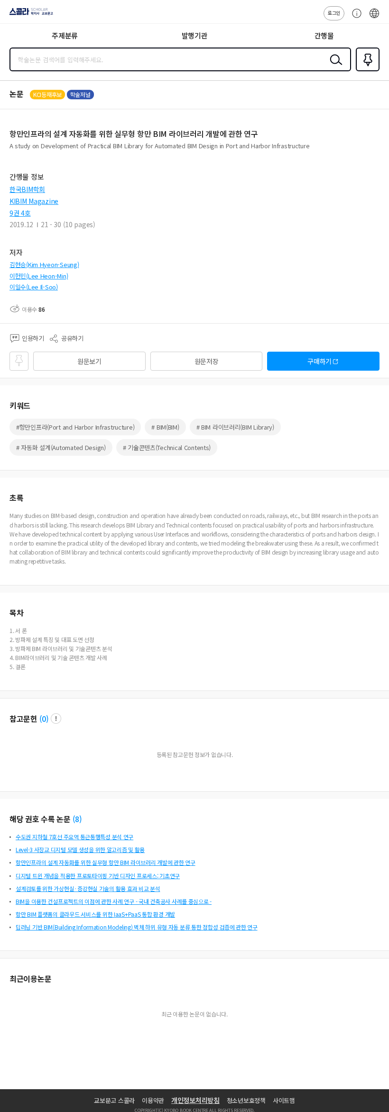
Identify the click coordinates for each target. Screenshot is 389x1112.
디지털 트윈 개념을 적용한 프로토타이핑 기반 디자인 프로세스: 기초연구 (98, 876)
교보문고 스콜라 (114, 1100)
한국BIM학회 (27, 189)
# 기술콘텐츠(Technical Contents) (167, 447)
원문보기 (89, 361)
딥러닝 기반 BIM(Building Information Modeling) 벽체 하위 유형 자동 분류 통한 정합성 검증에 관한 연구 (137, 927)
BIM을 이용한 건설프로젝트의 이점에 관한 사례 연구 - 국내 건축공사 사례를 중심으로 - (114, 901)
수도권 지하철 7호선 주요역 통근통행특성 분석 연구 (74, 837)
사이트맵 (284, 1100)
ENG (374, 18)
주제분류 (65, 35)
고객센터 (354, 18)
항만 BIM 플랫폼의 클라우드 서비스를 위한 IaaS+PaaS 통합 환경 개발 (95, 914)
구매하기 (319, 361)
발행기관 (195, 35)
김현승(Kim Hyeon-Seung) (44, 264)
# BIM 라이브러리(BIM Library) (235, 426)
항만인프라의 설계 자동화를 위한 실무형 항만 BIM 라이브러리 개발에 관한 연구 (105, 862)
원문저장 (206, 361)
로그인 (334, 12)
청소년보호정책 (246, 1100)
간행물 (324, 35)
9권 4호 (20, 213)
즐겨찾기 (366, 70)
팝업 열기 (56, 718)
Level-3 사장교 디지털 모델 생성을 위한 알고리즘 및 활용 (80, 849)
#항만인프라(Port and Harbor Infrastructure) (75, 426)
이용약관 (153, 1100)
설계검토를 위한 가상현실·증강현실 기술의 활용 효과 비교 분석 (88, 888)
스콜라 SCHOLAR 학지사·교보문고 (29, 14)
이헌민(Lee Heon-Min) (38, 275)
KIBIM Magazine (33, 201)
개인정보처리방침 (195, 1100)
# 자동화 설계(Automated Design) (61, 447)
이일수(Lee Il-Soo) (33, 286)
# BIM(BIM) (165, 426)
